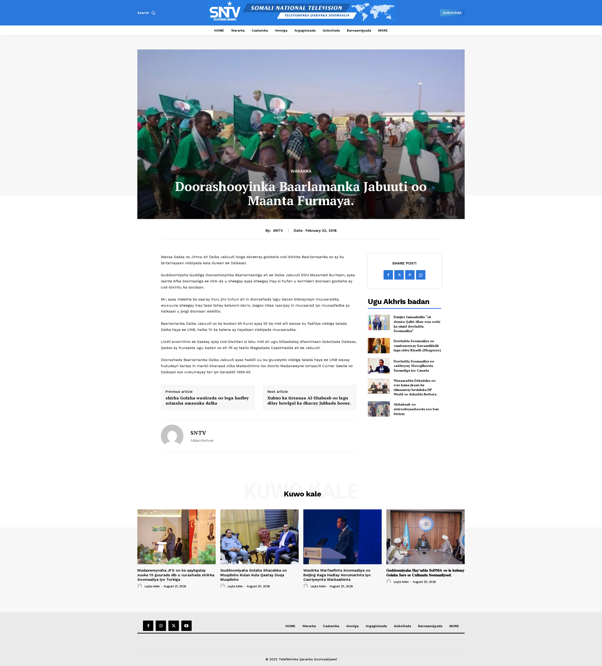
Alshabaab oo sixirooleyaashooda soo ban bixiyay (416, 409)
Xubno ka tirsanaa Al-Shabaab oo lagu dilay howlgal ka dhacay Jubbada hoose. (309, 400)
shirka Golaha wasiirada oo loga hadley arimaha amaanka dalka (207, 400)
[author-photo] (140, 586)
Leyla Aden (152, 586)
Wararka (301, 171)
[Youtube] (186, 626)
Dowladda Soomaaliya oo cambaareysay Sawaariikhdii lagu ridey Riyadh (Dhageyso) (417, 345)
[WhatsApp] (420, 275)
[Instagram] (161, 626)
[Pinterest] (410, 275)
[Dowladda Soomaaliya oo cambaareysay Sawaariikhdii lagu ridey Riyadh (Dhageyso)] (379, 345)
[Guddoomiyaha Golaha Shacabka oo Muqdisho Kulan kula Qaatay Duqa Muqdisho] (259, 536)
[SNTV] (172, 436)
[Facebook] (388, 275)
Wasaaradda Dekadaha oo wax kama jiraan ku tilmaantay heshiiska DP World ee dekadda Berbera (415, 387)
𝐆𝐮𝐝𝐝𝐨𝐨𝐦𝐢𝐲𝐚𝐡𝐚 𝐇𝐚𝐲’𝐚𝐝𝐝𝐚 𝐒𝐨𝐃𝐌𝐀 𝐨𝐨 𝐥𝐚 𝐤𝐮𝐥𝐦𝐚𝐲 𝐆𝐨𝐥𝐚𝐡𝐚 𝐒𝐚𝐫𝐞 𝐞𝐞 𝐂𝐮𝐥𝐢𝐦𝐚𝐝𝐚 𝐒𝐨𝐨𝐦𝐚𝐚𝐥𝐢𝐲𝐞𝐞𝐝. (425, 572)
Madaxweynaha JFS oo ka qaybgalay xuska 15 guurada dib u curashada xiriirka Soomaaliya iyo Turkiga (175, 574)
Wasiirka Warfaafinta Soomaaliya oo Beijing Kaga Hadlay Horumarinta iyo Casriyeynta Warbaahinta (337, 574)
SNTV (278, 230)
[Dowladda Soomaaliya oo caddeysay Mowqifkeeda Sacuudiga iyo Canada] (379, 365)
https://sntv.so (201, 440)
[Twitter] (399, 275)
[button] (147, 13)
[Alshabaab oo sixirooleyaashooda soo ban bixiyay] (379, 409)
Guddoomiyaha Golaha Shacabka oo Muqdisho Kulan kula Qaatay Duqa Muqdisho (253, 574)
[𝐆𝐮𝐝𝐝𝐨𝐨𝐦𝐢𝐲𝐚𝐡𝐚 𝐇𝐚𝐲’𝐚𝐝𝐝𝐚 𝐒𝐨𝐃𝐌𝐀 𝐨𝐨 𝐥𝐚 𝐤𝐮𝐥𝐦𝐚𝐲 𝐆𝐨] (425, 536)
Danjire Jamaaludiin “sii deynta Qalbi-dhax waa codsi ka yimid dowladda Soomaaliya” (417, 324)
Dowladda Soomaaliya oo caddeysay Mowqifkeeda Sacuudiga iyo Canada (414, 366)
